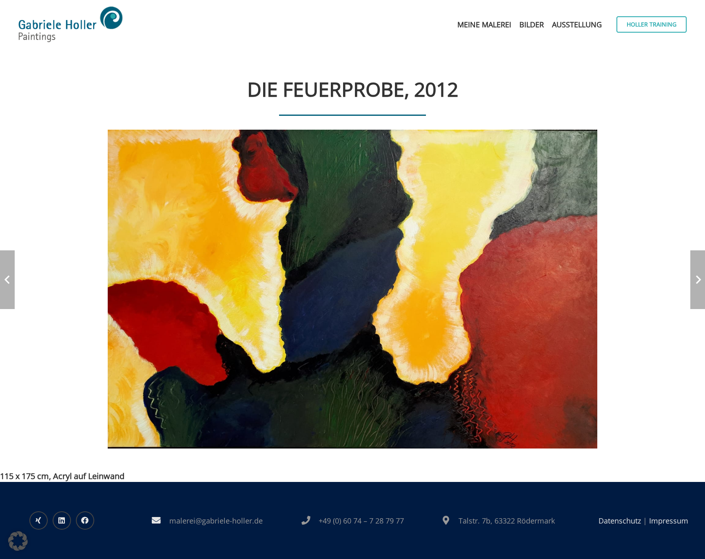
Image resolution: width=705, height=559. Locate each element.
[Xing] (38, 520)
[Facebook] (85, 520)
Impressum (668, 521)
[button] (18, 541)
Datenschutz (620, 521)
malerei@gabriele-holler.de (216, 521)
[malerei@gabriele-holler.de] (160, 520)
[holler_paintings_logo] (70, 24)
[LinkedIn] (62, 520)
